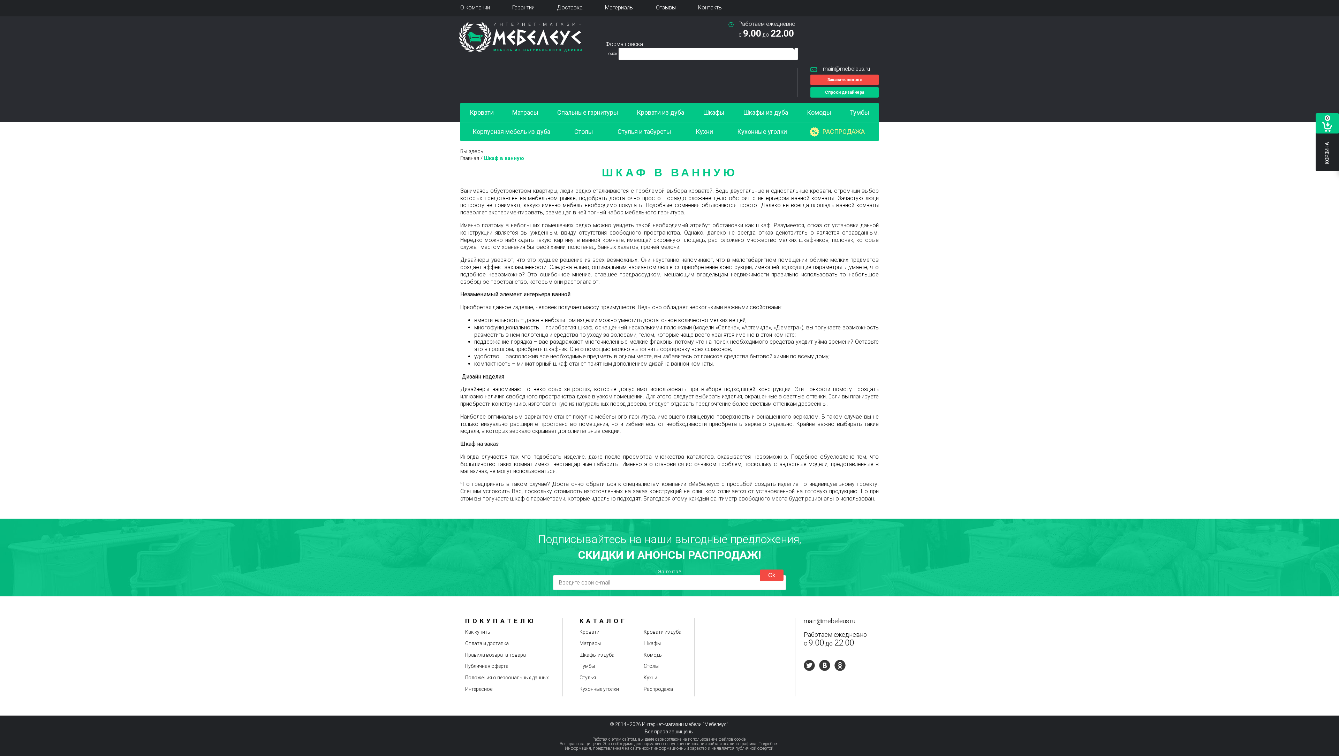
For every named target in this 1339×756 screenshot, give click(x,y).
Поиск (612, 53)
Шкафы (714, 112)
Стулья (588, 677)
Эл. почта (669, 571)
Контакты (710, 7)
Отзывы (666, 7)
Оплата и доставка (487, 643)
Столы (583, 131)
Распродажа (844, 131)
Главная (469, 158)
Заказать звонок (844, 79)
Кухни (704, 131)
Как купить (477, 632)
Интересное (478, 689)
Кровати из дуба (660, 112)
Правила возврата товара (495, 655)
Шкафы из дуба (765, 112)
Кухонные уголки (762, 131)
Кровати (482, 112)
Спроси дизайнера (844, 92)
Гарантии (523, 7)
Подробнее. (768, 743)
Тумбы (859, 112)
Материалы (619, 7)
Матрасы (525, 112)
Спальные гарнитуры (587, 112)
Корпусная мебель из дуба (511, 131)
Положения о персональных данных (507, 677)
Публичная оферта (486, 666)
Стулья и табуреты (644, 131)
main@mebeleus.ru (846, 69)
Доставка (570, 7)
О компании (475, 7)
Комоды (819, 112)
